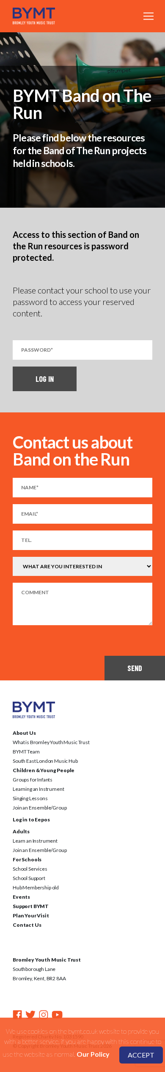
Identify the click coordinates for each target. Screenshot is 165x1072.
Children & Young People (43, 770)
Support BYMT (31, 906)
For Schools (27, 859)
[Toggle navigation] (148, 16)
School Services (30, 869)
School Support (29, 878)
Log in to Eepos (31, 819)
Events (21, 897)
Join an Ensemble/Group (39, 807)
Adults (21, 831)
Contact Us (27, 925)
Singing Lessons (30, 798)
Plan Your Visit (31, 915)
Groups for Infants (32, 779)
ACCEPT (141, 1055)
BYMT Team (26, 751)
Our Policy (93, 1054)
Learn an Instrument (35, 841)
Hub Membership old (36, 887)
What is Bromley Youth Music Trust (51, 742)
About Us (24, 733)
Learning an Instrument (38, 789)
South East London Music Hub (45, 761)
